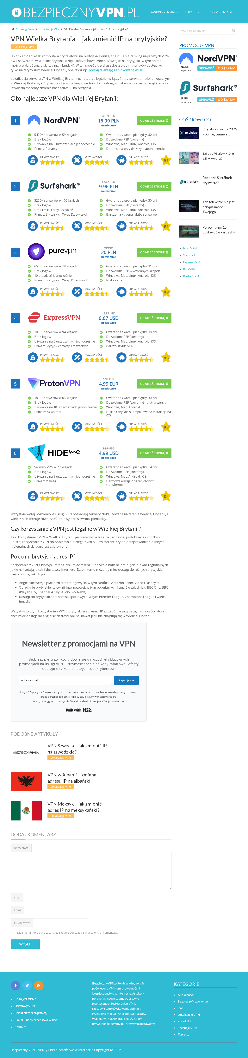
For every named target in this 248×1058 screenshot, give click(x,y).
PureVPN (189, 269)
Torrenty (183, 1034)
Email (17, 910)
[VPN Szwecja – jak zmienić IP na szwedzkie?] (26, 752)
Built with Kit (79, 710)
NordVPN (190, 248)
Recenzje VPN (187, 1027)
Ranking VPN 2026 (163, 12)
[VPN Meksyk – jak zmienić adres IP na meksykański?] (26, 810)
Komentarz (21, 848)
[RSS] (39, 985)
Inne (180, 1008)
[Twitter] (27, 985)
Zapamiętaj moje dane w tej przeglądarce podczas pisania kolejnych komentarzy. (67, 932)
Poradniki (193, 12)
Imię (17, 897)
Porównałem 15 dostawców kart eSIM (219, 229)
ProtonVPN (191, 276)
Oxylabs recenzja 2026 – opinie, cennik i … (219, 131)
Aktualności (186, 994)
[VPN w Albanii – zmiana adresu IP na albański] (26, 781)
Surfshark (189, 255)
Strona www (22, 922)
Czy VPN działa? (221, 12)
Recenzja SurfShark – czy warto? (218, 180)
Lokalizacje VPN (24, 47)
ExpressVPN (191, 262)
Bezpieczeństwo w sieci (193, 1001)
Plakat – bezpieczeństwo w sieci (36, 1020)
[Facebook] (15, 985)
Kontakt (20, 1027)
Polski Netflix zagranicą (30, 1013)
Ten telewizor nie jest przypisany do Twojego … (218, 207)
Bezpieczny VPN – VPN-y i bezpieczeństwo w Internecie (52, 1050)
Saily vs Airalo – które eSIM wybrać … (218, 155)
